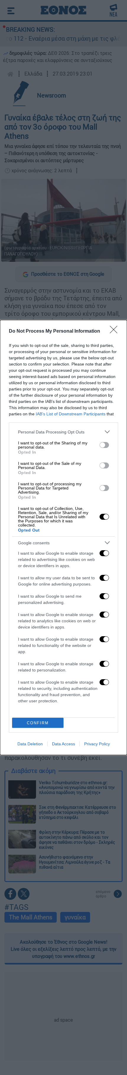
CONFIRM (38, 723)
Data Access (63, 743)
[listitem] (63, 432)
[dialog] (63, 537)
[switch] (104, 445)
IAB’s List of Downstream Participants (70, 414)
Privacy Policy (97, 743)
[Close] (115, 331)
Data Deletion (30, 743)
